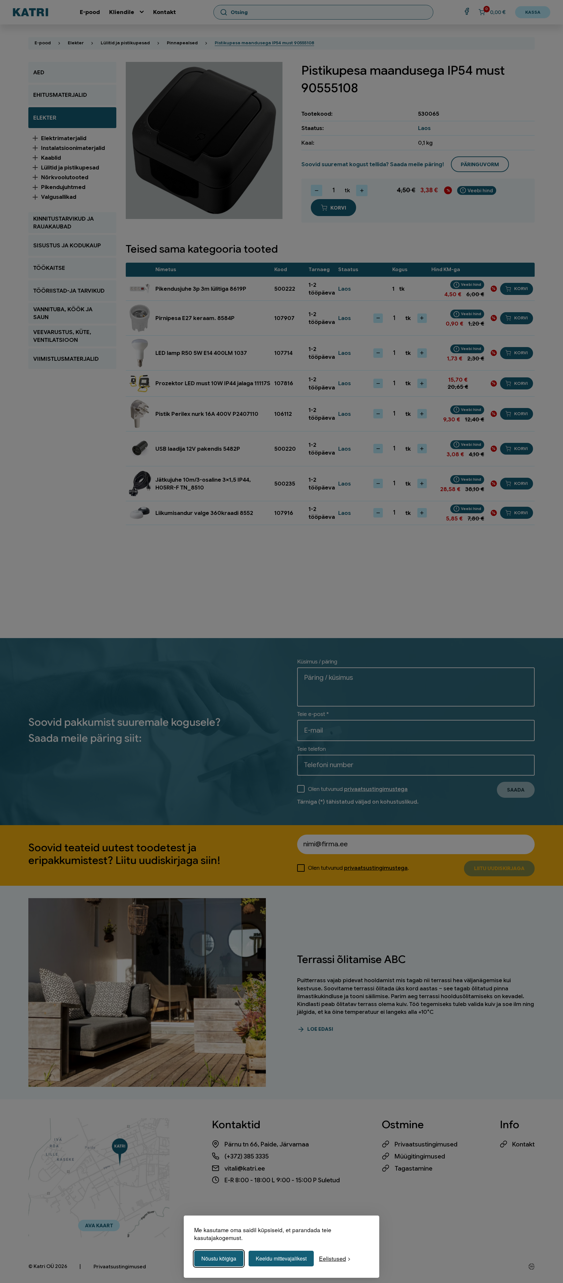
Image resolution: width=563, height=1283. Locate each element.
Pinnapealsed (182, 43)
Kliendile (121, 12)
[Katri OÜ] (31, 12)
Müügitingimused (420, 1156)
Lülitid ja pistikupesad (125, 43)
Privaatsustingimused (426, 1144)
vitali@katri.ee (244, 1168)
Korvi (338, 208)
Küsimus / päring (317, 661)
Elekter (76, 43)
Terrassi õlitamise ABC (351, 959)
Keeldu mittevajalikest (281, 1258)
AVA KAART (99, 1225)
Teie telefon (311, 748)
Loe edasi (320, 1029)
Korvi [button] (521, 288)
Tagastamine (413, 1168)
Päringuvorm (480, 164)
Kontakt (164, 12)
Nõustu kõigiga (218, 1258)
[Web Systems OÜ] (531, 1266)
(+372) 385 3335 (246, 1156)
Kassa (533, 12)
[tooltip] (476, 190)
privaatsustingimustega (376, 789)
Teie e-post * (313, 714)
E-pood (90, 12)
